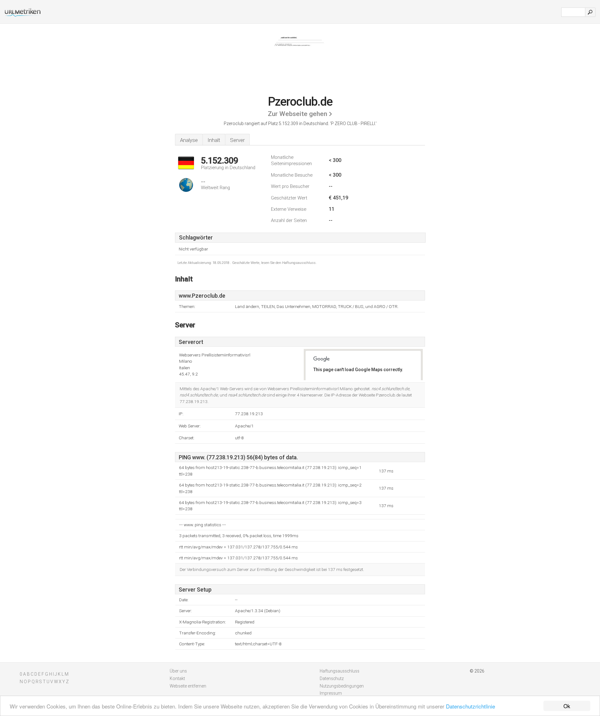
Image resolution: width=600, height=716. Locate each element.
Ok (566, 706)
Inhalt (214, 140)
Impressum (331, 693)
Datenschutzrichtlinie (470, 706)
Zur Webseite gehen (297, 114)
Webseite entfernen (188, 685)
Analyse (189, 140)
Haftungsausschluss (339, 670)
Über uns (178, 670)
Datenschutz (332, 678)
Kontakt (177, 678)
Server (237, 140)
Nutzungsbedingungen (342, 685)
